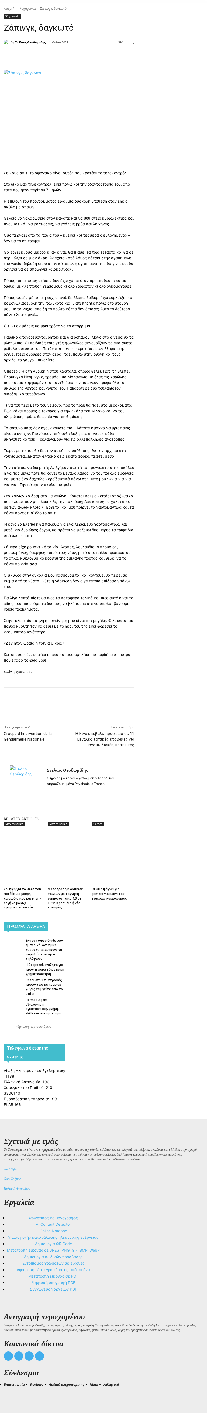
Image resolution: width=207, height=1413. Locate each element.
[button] (10, 1394)
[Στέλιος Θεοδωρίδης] (7, 42)
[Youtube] (39, 1356)
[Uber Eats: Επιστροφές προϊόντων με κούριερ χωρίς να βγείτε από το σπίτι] (13, 983)
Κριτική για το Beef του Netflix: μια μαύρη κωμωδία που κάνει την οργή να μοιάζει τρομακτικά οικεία (22, 898)
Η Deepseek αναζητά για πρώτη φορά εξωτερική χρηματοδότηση (45, 969)
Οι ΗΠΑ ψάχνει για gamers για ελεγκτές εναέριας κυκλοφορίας (109, 893)
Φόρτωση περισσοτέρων (33, 1026)
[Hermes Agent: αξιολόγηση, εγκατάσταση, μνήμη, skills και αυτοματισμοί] (13, 1003)
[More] (101, 56)
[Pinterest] (76, 56)
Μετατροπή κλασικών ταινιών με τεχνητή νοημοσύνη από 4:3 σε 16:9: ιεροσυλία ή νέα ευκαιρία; (65, 898)
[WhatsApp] (89, 56)
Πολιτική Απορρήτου (17, 1188)
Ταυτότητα (10, 1169)
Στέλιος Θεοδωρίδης (30, 42)
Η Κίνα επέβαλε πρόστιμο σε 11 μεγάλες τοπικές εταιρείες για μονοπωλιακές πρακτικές (104, 739)
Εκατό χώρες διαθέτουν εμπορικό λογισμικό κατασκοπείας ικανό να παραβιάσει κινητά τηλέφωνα (45, 950)
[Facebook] (51, 56)
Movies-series (14, 824)
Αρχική (9, 8)
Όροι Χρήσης (12, 1179)
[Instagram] (58, 792)
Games (97, 824)
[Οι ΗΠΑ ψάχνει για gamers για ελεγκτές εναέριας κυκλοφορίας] (112, 841)
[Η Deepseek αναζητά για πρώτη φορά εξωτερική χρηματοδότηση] (13, 968)
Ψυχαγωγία (27, 8)
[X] (64, 56)
